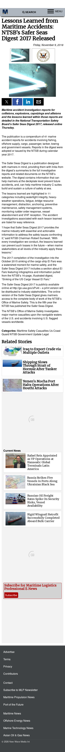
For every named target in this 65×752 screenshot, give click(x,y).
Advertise (8, 652)
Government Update (30, 334)
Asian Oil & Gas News (16, 735)
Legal (45, 334)
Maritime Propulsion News (18, 697)
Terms (6, 659)
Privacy (7, 666)
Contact (7, 683)
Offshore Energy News (16, 720)
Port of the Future (13, 704)
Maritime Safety (26, 331)
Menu (58, 11)
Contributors (10, 674)
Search (30, 12)
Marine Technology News (18, 728)
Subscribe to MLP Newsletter (20, 690)
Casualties (42, 331)
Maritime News (12, 713)
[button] (32, 79)
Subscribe (11, 595)
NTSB (13, 334)
